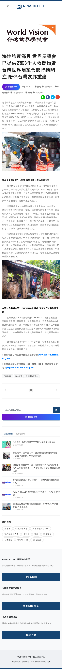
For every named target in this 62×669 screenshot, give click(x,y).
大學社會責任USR (40, 528)
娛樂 (30, 92)
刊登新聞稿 (31, 577)
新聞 (39, 86)
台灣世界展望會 (32, 376)
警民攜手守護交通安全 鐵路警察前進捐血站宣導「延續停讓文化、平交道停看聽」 (35, 454)
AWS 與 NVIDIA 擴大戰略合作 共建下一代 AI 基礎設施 (36, 493)
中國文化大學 (21, 528)
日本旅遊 (8, 539)
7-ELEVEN (8, 376)
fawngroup (22, 539)
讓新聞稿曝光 (31, 606)
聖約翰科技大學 (11, 534)
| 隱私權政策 (35, 661)
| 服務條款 (25, 661)
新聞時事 (48, 86)
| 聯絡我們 (45, 661)
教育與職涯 (18, 92)
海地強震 (18, 376)
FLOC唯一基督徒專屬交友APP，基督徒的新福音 (34, 442)
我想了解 (31, 635)
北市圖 (7, 528)
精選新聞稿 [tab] (8, 433)
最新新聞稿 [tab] (20, 433)
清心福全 (37, 539)
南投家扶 (47, 534)
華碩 (36, 534)
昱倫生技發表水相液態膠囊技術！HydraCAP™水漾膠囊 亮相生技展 (35, 505)
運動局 (27, 534)
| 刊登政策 (16, 661)
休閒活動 (39, 92)
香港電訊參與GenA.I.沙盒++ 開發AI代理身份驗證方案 (36, 481)
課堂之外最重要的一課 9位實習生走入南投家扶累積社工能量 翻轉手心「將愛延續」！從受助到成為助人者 (36, 468)
